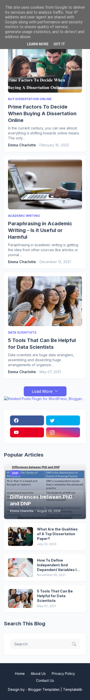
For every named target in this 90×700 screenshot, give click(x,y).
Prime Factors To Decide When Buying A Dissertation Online (42, 113)
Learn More (37, 44)
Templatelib (72, 689)
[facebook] (27, 420)
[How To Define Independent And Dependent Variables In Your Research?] (20, 567)
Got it (59, 44)
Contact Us (45, 680)
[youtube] (27, 432)
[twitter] (63, 420)
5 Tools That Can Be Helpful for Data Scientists (42, 343)
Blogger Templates (44, 689)
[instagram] (63, 432)
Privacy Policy (63, 673)
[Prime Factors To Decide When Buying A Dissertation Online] (45, 68)
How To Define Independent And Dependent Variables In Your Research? (58, 565)
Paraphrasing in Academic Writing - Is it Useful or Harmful (40, 230)
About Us (38, 673)
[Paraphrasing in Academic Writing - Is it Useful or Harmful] (45, 184)
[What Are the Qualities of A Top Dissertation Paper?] (20, 536)
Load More (42, 391)
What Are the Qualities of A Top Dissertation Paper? (57, 534)
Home (20, 673)
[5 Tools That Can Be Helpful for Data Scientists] (45, 301)
